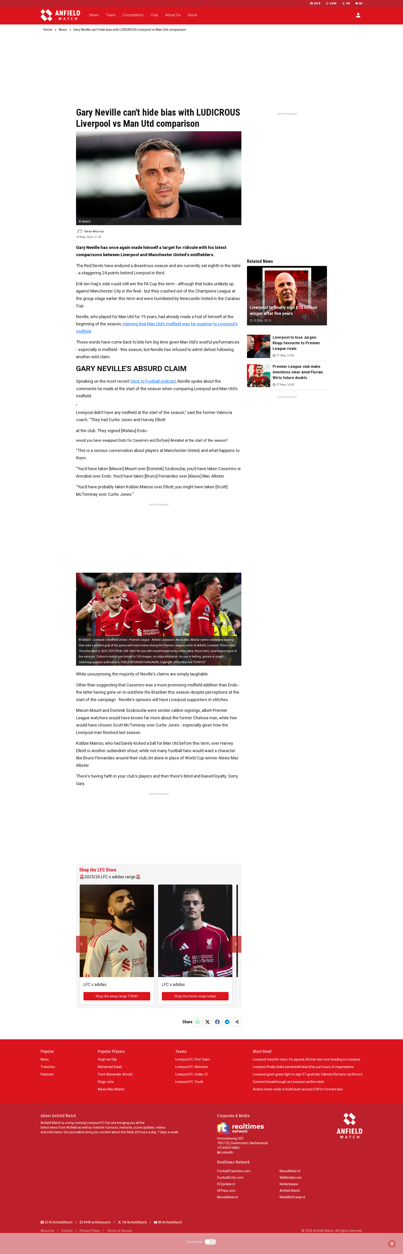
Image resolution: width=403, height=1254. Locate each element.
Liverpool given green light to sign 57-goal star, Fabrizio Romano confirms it (307, 1074)
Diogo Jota (106, 1082)
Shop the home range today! (195, 996)
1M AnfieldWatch (134, 1222)
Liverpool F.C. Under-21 (191, 1074)
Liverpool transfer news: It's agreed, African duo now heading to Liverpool (306, 1059)
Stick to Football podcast (153, 381)
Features (47, 1074)
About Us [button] (173, 15)
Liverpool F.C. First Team (192, 1059)
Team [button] (110, 15)
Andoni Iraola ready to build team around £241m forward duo (298, 1089)
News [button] (94, 15)
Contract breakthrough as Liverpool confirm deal (288, 1082)
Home (47, 29)
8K (360, 3)
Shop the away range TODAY (117, 996)
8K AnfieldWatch (169, 1222)
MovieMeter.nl (227, 1197)
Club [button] (154, 15)
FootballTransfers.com (233, 1171)
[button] (358, 15)
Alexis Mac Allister (111, 1089)
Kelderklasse (289, 1184)
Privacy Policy (90, 1231)
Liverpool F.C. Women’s (191, 1067)
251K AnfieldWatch (58, 1222)
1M (348, 3)
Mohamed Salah (110, 1067)
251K (317, 3)
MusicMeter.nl (290, 1171)
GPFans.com (226, 1190)
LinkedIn (226, 1152)
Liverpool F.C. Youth (189, 1082)
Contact (67, 1231)
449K (333, 3)
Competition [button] (132, 15)
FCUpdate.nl (226, 1184)
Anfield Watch (290, 1190)
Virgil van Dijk (107, 1059)
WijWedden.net (291, 1177)
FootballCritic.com (230, 1177)
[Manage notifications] (392, 1243)
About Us (47, 1231)
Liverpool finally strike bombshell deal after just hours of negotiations (303, 1067)
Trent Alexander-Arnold (115, 1074)
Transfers (48, 1067)
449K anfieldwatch (97, 1222)
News (63, 29)
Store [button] (192, 15)
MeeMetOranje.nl (292, 1197)
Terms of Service (119, 1231)
